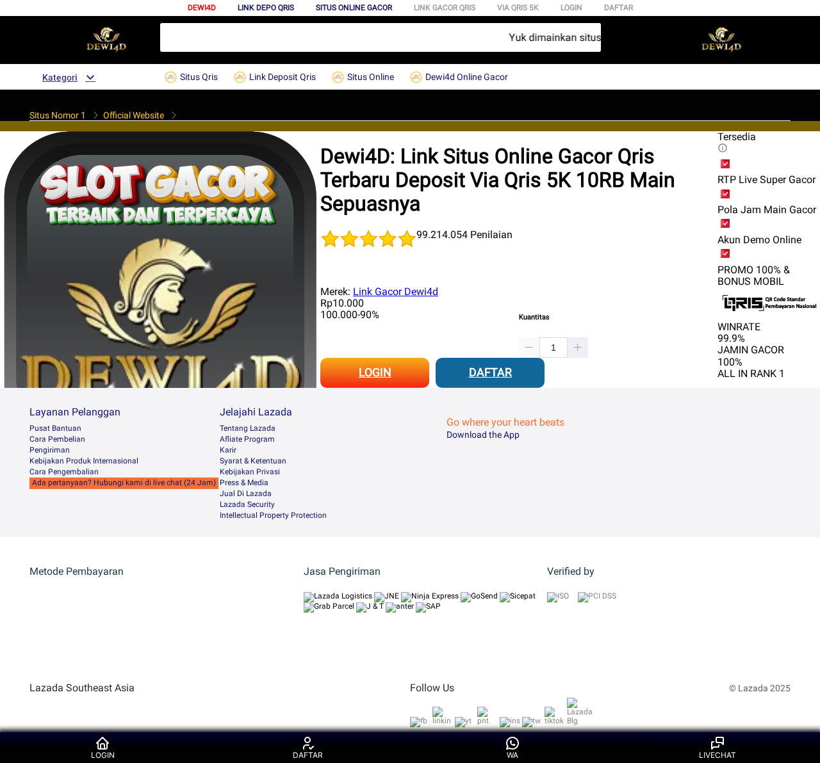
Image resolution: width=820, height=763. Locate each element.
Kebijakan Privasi (250, 471)
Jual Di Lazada (246, 493)
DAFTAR (618, 7)
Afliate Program (247, 439)
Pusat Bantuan (55, 428)
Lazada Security (247, 504)
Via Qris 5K (518, 7)
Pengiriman (49, 450)
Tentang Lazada (247, 428)
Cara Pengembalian (64, 471)
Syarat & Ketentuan (253, 460)
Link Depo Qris (266, 7)
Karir (228, 450)
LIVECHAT (717, 755)
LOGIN (571, 7)
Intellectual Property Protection (273, 515)
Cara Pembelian (57, 439)
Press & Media (244, 482)
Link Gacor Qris (444, 7)
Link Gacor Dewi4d (395, 291)
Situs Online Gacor (354, 7)
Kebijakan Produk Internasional (83, 460)
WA (512, 755)
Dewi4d (202, 7)
